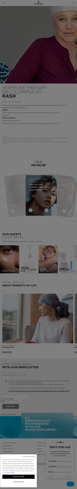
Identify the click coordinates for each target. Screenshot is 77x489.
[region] (18, 470)
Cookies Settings (18, 481)
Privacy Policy (10, 472)
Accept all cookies (18, 476)
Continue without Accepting (29, 456)
